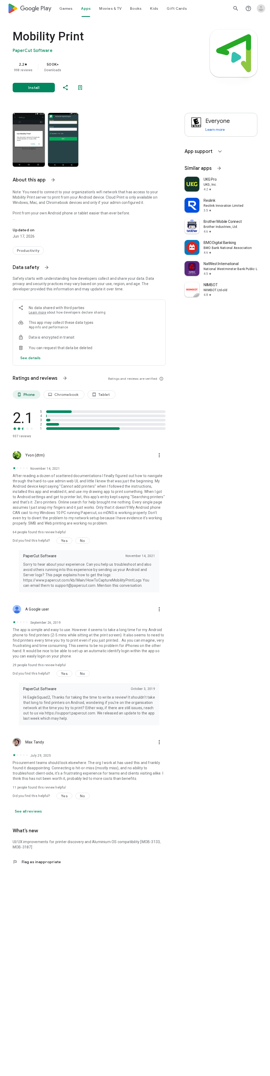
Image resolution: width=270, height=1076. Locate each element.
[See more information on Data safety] (46, 267)
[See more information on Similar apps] (219, 168)
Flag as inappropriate (37, 861)
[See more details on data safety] (30, 358)
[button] (29, 140)
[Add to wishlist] (80, 87)
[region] (96, 67)
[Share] (65, 87)
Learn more (37, 312)
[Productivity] (28, 250)
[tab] (66, 8)
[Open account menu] (261, 8)
